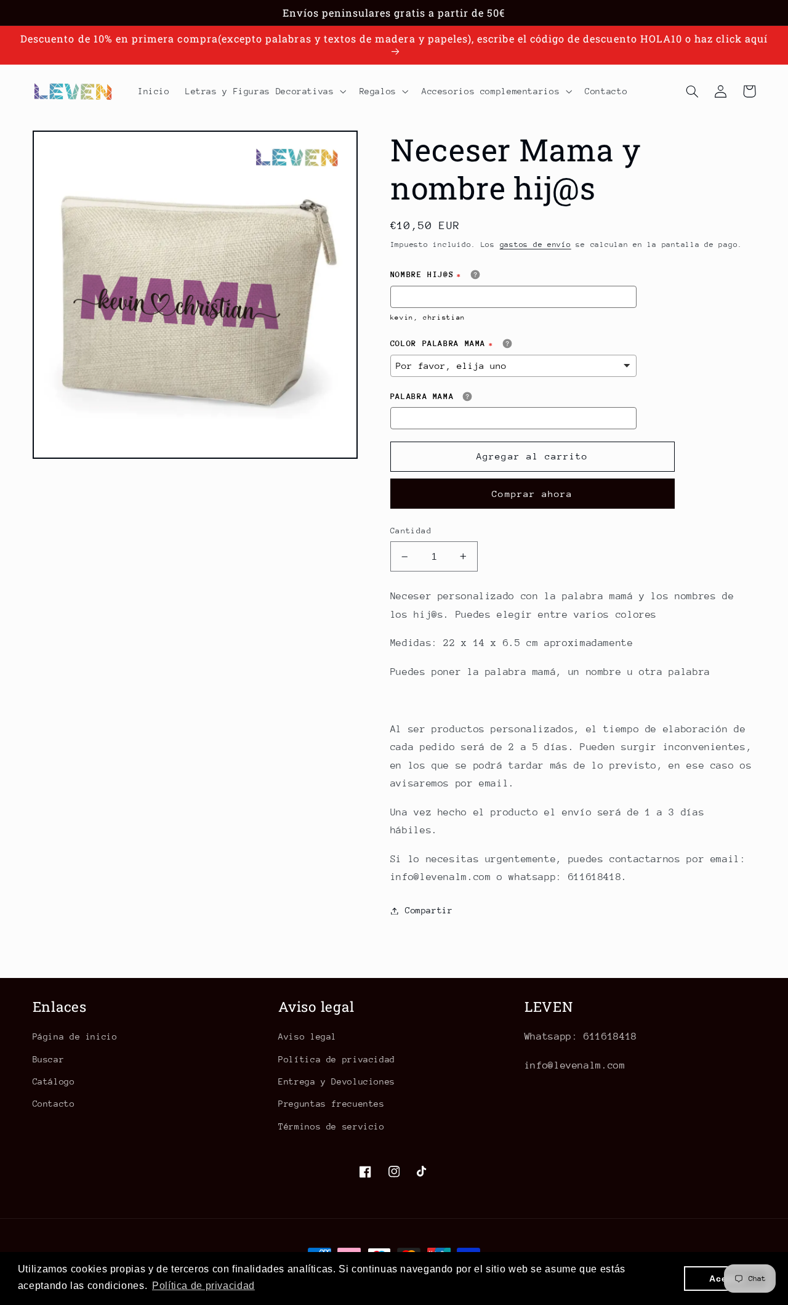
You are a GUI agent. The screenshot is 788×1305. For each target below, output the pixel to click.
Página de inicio (75, 1036)
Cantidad (411, 530)
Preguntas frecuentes (331, 1104)
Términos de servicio (331, 1126)
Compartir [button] (429, 910)
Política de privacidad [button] (203, 1285)
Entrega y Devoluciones (336, 1081)
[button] (264, 91)
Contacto (54, 1104)
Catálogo (54, 1081)
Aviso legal (307, 1036)
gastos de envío (535, 244)
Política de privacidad (336, 1059)
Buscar (49, 1059)
